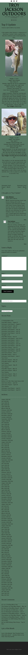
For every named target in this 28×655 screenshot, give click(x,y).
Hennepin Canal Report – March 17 (21, 187)
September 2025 (6, 419)
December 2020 (6, 518)
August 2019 (5, 547)
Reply (25, 219)
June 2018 (4, 572)
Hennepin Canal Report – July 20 (11, 333)
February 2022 (6, 493)
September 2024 (6, 440)
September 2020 (6, 524)
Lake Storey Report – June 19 (9, 347)
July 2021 (4, 506)
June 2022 (4, 486)
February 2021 (5, 515)
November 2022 (6, 477)
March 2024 (5, 451)
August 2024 (5, 442)
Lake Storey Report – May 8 (9, 370)
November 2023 (6, 456)
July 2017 (4, 591)
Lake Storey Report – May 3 (9, 375)
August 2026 (5, 399)
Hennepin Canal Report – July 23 (11, 331)
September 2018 (6, 566)
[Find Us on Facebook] (14, 1)
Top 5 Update (5, 363)
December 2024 (6, 435)
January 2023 (5, 474)
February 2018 (5, 579)
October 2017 (5, 586)
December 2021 (6, 497)
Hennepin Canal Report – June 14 (11, 351)
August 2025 (5, 421)
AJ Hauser (4, 613)
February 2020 (6, 536)
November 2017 (6, 584)
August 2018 (5, 568)
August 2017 (5, 589)
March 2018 (5, 577)
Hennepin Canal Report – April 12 (11, 390)
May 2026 (4, 405)
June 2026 (4, 403)
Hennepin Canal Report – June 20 (11, 345)
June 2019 (4, 550)
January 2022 (5, 495)
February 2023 (5, 472)
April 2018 (4, 575)
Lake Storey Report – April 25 (10, 384)
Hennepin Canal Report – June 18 (11, 349)
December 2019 (6, 540)
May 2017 (4, 595)
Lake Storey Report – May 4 (9, 374)
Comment (5, 256)
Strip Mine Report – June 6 (9, 354)
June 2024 (4, 445)
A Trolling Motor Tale (7, 320)
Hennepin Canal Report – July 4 (10, 340)
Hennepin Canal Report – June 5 (11, 356)
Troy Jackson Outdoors (14, 9)
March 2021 (5, 513)
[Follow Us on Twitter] (16, 1)
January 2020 (5, 538)
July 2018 (4, 570)
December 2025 (6, 413)
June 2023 (4, 465)
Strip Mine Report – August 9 (10, 322)
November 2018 (6, 563)
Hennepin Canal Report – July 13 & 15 (12, 338)
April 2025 (4, 428)
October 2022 (5, 479)
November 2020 (6, 520)
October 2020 (5, 522)
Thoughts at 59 (6, 335)
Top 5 (7, 176)
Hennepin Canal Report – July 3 (10, 342)
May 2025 (4, 426)
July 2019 (4, 549)
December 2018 (6, 561)
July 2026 (4, 401)
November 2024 (6, 437)
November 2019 (6, 541)
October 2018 (5, 565)
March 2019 (5, 556)
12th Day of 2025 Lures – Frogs (14, 610)
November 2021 (6, 499)
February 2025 (5, 431)
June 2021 (4, 508)
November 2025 (6, 415)
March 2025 (5, 429)
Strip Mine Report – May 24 (9, 361)
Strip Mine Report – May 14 (9, 368)
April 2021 (4, 511)
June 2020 (4, 529)
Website (4, 285)
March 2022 (5, 492)
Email (4, 279)
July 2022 (4, 485)
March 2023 (5, 470)
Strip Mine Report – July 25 (9, 327)
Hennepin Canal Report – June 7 (15, 611)
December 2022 (6, 476)
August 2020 (5, 525)
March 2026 (5, 408)
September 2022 (6, 481)
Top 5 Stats (5, 358)
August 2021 (5, 504)
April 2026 (4, 406)
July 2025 (4, 422)
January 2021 (5, 517)
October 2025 (5, 417)
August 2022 (5, 483)
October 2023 (5, 458)
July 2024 (4, 444)
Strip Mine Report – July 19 (9, 336)
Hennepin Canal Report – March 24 (6, 187)
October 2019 (5, 543)
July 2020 (4, 527)
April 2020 (4, 533)
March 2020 (5, 534)
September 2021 (6, 502)
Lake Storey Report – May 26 (9, 359)
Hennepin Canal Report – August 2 (11, 324)
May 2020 (4, 531)
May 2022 (4, 488)
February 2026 (6, 410)
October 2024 (5, 438)
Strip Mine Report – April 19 (17, 613)
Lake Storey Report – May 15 (9, 365)
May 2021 (4, 509)
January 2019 (5, 559)
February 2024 (6, 453)
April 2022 (4, 490)
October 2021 (5, 501)
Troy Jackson (17, 27)
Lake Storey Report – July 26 (9, 326)
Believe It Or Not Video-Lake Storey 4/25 (13, 381)
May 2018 (4, 573)
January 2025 (5, 433)
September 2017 (6, 588)
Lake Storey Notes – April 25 (9, 383)
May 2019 (4, 552)
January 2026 (5, 412)
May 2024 (4, 447)
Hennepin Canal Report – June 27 (11, 343)
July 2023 (4, 463)
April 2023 (4, 469)
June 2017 (4, 593)
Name (4, 273)
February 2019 (5, 557)
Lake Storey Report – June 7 (9, 352)
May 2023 (4, 467)
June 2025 (4, 424)
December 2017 (6, 582)
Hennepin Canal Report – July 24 (11, 329)
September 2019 (6, 545)
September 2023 (6, 460)
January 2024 (5, 454)
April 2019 (4, 554)
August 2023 (5, 461)
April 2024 (4, 449)
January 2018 (5, 581)
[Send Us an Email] (11, 1)
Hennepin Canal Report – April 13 (11, 388)
